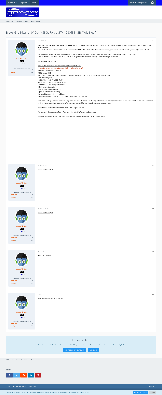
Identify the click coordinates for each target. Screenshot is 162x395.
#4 (153, 251)
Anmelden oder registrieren (138, 3)
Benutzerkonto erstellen (74, 350)
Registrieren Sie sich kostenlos (84, 345)
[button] (9, 375)
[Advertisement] (116, 11)
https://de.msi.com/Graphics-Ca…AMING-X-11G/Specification (59, 68)
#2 (153, 165)
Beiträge (13, 72)
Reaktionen (14, 70)
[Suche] (152, 3)
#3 (153, 208)
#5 (153, 294)
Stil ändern (152, 386)
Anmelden (93, 350)
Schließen (152, 392)
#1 (153, 41)
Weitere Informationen (140, 392)
